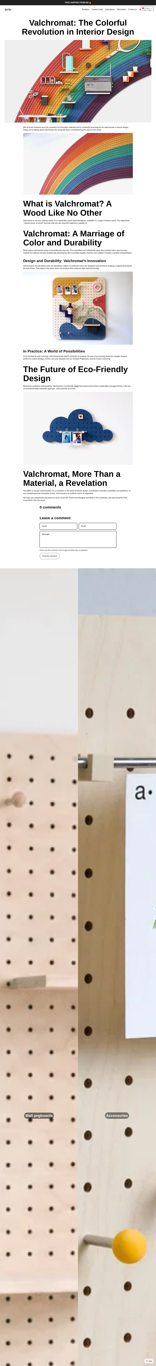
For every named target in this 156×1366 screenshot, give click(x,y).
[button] (147, 8)
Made (76, 386)
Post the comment (49, 556)
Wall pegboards (39, 1116)
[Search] (140, 9)
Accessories (117, 1116)
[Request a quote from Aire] (78, 164)
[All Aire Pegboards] (78, 308)
